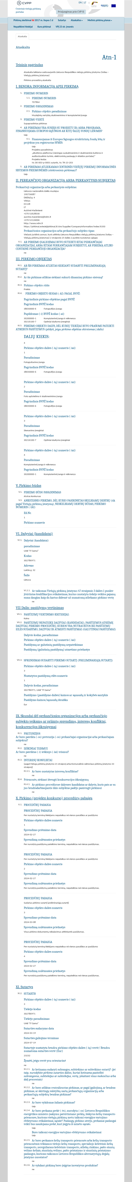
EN (80, 2)
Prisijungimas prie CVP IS (71, 12)
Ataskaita (22, 36)
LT (85, 2)
